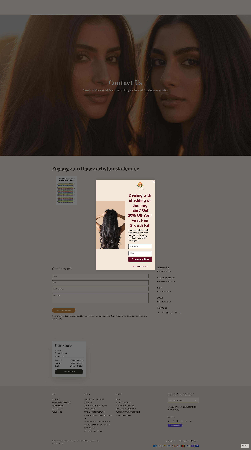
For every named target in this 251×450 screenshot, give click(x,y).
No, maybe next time (140, 266)
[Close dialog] (153, 181)
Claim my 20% (140, 259)
